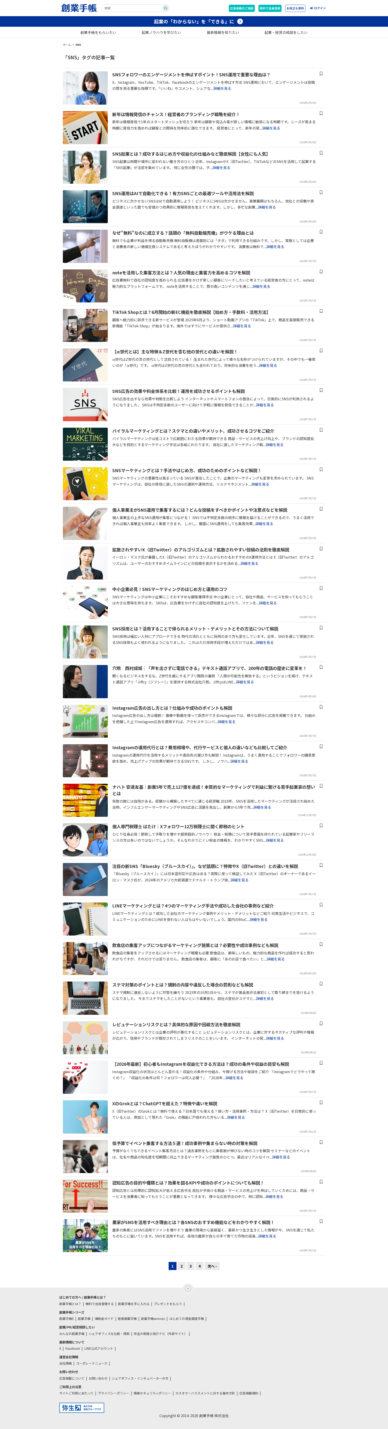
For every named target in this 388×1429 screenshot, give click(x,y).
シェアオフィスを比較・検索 (109, 1333)
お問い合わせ (98, 1378)
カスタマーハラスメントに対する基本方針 (205, 1393)
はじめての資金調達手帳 (186, 1318)
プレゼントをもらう (168, 1303)
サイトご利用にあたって (76, 1393)
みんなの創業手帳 (71, 1333)
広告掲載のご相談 (242, 8)
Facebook (72, 1348)
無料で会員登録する (100, 1303)
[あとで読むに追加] (321, 73)
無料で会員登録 (270, 8)
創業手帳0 (66, 1318)
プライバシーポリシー (113, 1393)
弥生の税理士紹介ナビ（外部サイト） (160, 1333)
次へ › (212, 1266)
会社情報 (65, 1363)
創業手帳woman (153, 1318)
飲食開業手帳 (127, 1318)
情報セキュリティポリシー (152, 1393)
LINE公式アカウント (98, 1348)
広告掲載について (71, 1378)
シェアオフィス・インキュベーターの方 (140, 1378)
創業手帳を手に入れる (134, 1303)
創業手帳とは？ (70, 1303)
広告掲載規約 (248, 1393)
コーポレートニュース (91, 1363)
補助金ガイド (104, 1318)
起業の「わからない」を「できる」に (194, 21)
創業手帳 (84, 1318)
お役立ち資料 (295, 8)
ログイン (320, 8)
